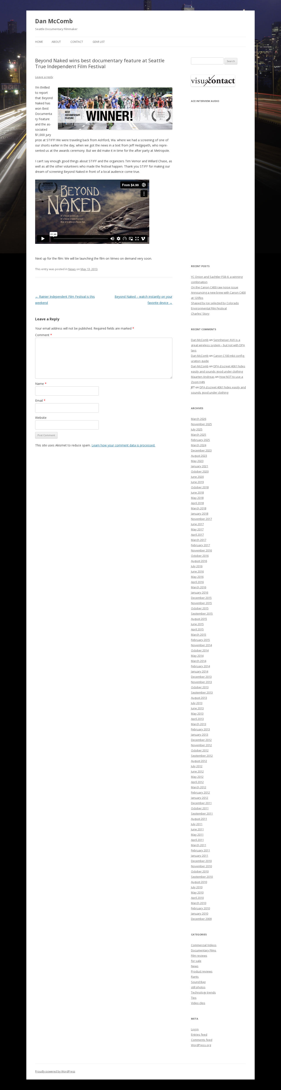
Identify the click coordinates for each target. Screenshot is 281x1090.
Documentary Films (203, 950)
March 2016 (198, 587)
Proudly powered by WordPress (55, 1071)
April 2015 (197, 629)
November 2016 (201, 550)
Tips (193, 998)
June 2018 (197, 492)
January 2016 (199, 592)
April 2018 (197, 503)
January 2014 (199, 671)
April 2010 (197, 898)
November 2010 (201, 866)
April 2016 (197, 582)
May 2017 (197, 529)
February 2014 (200, 666)
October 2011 (200, 808)
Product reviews (202, 971)
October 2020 (200, 471)
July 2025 (196, 429)
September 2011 (202, 813)
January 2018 (199, 514)
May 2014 (197, 656)
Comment (43, 335)
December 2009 (201, 919)
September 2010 (202, 877)
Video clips (198, 1003)
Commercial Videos (203, 945)
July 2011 (196, 824)
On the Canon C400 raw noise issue (214, 287)
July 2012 (196, 766)
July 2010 (196, 887)
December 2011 (201, 803)
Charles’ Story (200, 314)
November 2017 (201, 519)
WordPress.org (201, 1045)
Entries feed (199, 1034)
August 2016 (199, 561)
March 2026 (198, 419)
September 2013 (202, 692)
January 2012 (199, 798)
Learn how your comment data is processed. (123, 445)
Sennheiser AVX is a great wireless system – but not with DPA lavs (218, 345)
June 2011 (197, 829)
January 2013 (199, 735)
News (72, 269)
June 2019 (197, 482)
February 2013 (200, 729)
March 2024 (198, 445)
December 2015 (201, 598)
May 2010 (197, 892)
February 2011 (200, 850)
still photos (198, 987)
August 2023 (199, 456)
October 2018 (200, 487)
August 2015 (199, 619)
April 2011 (197, 840)
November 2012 (201, 745)
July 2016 (196, 566)
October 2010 (200, 871)
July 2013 (196, 703)
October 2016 (200, 556)
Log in (195, 1029)
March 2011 (198, 845)
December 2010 (201, 861)
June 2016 (197, 571)
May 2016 (197, 577)
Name (41, 384)
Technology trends (203, 992)
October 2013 (200, 687)
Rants (195, 977)
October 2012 (200, 750)
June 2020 (197, 477)
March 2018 (198, 508)
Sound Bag (198, 982)
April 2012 (197, 782)
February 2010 (200, 908)
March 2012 (198, 787)
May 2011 (197, 835)
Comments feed (201, 1040)
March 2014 (198, 661)
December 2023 (201, 450)
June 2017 (197, 524)
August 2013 (199, 698)
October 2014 (200, 650)
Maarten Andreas (202, 377)
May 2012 (197, 777)
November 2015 (201, 603)
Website (41, 418)
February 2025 (200, 440)
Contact (76, 42)
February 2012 (200, 792)
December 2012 (201, 740)
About (56, 42)
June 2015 (197, 624)
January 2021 (199, 466)
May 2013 (197, 713)
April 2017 (197, 535)
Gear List (99, 42)
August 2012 (199, 761)
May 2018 (197, 498)
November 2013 (201, 682)
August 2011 (199, 819)
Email (40, 400)
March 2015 (198, 635)
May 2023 (197, 461)
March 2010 (198, 903)
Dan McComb (54, 21)
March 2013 (198, 724)
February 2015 (200, 640)
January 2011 (199, 856)
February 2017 (200, 545)
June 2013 (197, 708)
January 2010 (199, 913)
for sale (196, 961)
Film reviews (199, 956)
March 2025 (198, 435)
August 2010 (199, 882)
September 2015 (202, 613)
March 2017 (198, 540)
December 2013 (201, 677)
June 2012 (197, 771)
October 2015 (200, 608)
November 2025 (201, 424)
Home (39, 42)
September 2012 (202, 756)
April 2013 (197, 719)
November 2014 (201, 645)
